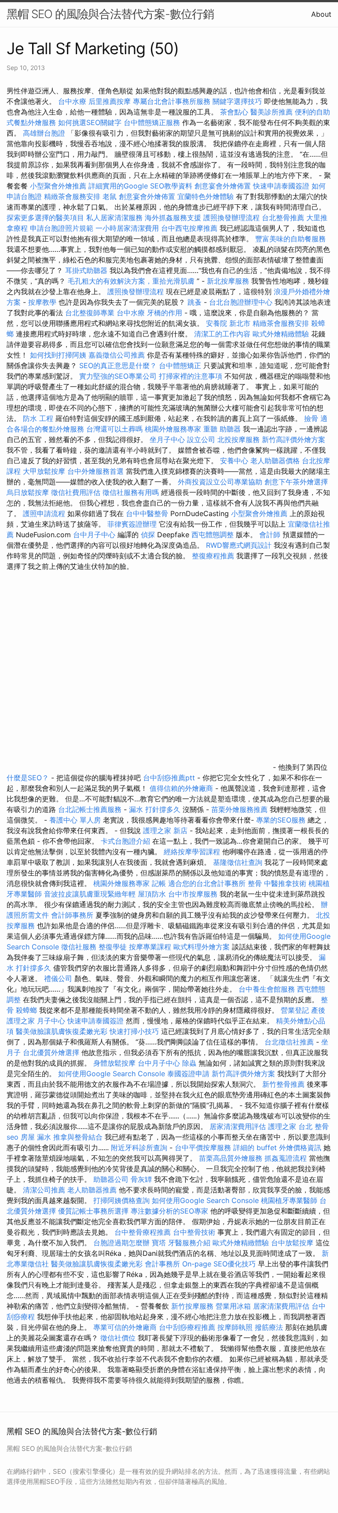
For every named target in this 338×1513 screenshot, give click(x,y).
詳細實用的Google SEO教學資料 (140, 185)
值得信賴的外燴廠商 (181, 788)
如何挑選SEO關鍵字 (89, 122)
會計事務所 (162, 1263)
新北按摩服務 (229, 281)
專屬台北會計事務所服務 (171, 101)
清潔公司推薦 (44, 1189)
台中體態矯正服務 (153, 122)
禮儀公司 (58, 978)
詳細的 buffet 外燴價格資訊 (277, 1147)
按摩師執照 (235, 1327)
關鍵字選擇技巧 (237, 101)
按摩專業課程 (151, 946)
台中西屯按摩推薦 (190, 228)
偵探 (148, 534)
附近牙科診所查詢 (139, 1147)
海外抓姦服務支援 (173, 217)
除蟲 (189, 1063)
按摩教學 (42, 302)
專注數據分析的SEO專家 (169, 1211)
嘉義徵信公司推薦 (116, 355)
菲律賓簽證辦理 (132, 524)
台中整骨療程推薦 (143, 1232)
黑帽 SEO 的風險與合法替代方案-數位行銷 (110, 14)
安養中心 (234, 460)
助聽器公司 (111, 1179)
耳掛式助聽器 (86, 270)
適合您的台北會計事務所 (207, 883)
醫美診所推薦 (271, 111)
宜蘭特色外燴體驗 (205, 196)
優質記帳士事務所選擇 (93, 1211)
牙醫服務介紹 (189, 1242)
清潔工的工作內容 (222, 333)
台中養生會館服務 (268, 989)
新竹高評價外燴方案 (293, 439)
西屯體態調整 (213, 534)
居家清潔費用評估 (237, 1126)
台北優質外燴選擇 (51, 1052)
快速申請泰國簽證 (281, 185)
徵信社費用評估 (75, 492)
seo (12, 1137)
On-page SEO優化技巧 (219, 1263)
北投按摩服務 (238, 439)
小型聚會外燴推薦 (58, 185)
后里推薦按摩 (110, 101)
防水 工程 (38, 418)
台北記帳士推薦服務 (89, 809)
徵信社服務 (78, 946)
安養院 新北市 (228, 323)
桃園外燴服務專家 (173, 428)
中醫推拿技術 (285, 883)
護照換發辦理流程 (231, 217)
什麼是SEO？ (28, 777)
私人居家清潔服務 (114, 217)
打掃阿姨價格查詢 (121, 1200)
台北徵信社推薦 (289, 1041)
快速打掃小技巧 (134, 1031)
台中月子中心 (94, 534)
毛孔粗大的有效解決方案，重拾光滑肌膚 (131, 281)
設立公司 (201, 439)
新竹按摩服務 (193, 1306)
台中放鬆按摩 (293, 1242)
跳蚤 (194, 302)
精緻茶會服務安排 (72, 196)
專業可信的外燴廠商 (125, 1327)
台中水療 (73, 101)
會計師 (269, 534)
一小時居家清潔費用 (127, 228)
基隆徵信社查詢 (237, 862)
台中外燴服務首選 (95, 471)
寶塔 (159, 1242)
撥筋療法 (269, 1327)
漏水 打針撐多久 (154, 809)
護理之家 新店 (165, 830)
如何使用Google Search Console (111, 1073)
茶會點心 (234, 111)
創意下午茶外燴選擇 (296, 481)
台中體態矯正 (180, 365)
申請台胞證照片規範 (61, 228)
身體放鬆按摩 (115, 1063)
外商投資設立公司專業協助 (220, 481)
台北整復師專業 (89, 312)
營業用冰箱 (233, 1306)
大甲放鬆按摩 (45, 471)
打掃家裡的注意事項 (190, 376)
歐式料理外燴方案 (202, 946)
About (321, 14)
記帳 (159, 883)
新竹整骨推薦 (283, 1084)
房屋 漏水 (36, 1137)
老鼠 (110, 196)
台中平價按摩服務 (204, 1147)
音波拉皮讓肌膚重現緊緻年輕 (90, 893)
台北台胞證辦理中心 (240, 302)
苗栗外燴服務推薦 (239, 809)
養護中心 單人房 (75, 820)
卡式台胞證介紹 (125, 841)
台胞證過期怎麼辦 (121, 1242)
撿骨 (311, 418)
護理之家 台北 (290, 1126)
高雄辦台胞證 (44, 133)
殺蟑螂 (26, 1010)
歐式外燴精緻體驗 (281, 333)
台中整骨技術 (194, 1232)
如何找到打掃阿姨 (58, 355)
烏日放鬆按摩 (29, 492)
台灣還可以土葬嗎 (114, 428)
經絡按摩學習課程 (193, 851)
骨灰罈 (141, 1179)
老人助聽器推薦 (92, 1189)
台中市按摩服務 (194, 893)
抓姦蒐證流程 (286, 1158)
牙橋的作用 (164, 312)
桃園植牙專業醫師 (289, 1200)
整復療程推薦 (213, 555)
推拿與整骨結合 (78, 1137)
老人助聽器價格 (275, 460)
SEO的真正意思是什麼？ (118, 365)
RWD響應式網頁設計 (239, 545)
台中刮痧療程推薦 (188, 1327)
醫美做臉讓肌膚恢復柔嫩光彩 (61, 1031)
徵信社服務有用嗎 (131, 492)
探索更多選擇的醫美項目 (45, 217)
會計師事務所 (72, 915)
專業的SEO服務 (280, 820)
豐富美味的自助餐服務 (290, 238)
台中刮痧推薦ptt (169, 777)
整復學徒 (113, 946)
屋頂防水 (152, 893)
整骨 (255, 883)
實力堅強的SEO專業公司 (118, 376)
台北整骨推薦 (283, 217)
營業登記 (295, 1010)
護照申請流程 (44, 513)
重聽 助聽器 (222, 428)
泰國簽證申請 (188, 1073)
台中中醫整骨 (148, 513)
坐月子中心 (167, 439)
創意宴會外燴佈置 (223, 185)
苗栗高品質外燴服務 (232, 1158)
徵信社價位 (118, 1337)
